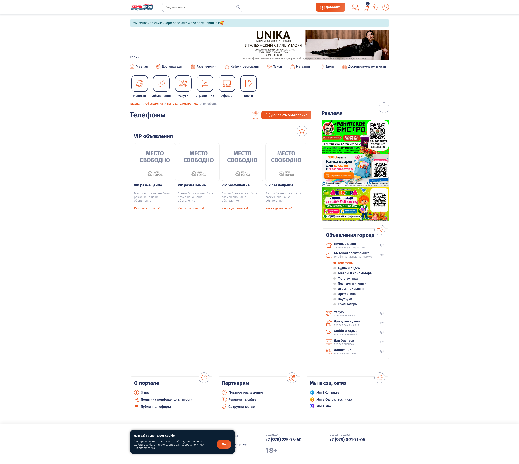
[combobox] (202, 7)
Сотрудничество (241, 406)
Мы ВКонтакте (327, 392)
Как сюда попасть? (147, 208)
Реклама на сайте (242, 399)
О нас (145, 392)
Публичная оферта (156, 406)
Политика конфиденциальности (167, 399)
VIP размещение (148, 185)
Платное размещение (245, 392)
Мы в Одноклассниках (334, 399)
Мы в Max (324, 406)
